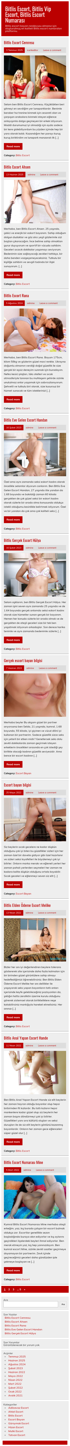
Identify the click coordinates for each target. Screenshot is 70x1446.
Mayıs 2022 (15, 1376)
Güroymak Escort (18, 1423)
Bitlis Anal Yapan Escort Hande (26, 1038)
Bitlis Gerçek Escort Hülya (22, 540)
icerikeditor (32, 50)
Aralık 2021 (15, 1395)
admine (31, 174)
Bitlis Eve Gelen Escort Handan (25, 420)
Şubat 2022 (15, 1387)
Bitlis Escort (23, 155)
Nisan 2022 (15, 1379)
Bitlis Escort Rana (16, 295)
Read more (13, 146)
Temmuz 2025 (17, 1356)
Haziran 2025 (16, 1360)
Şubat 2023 (15, 1368)
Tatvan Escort (16, 1435)
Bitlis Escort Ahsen (17, 167)
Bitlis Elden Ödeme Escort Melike (27, 905)
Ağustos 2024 (17, 1364)
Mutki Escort (15, 1431)
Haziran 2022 (16, 1372)
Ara (5, 1299)
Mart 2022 (14, 1383)
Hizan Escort (16, 1427)
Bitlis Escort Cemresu (19, 42)
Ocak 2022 (15, 1391)
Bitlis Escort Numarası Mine (23, 1162)
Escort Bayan (23, 773)
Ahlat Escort (15, 1411)
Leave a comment (52, 50)
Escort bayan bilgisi (17, 785)
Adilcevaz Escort (18, 1407)
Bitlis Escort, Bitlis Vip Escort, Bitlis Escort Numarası (28, 14)
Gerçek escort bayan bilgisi (23, 660)
